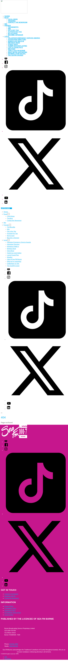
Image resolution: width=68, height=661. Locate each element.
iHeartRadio (7, 658)
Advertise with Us (9, 596)
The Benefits (13, 27)
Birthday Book (14, 43)
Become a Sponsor (15, 35)
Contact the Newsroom (17, 22)
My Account (13, 33)
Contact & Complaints (11, 594)
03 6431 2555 (13, 644)
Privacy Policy (8, 606)
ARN (5, 657)
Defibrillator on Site (17, 54)
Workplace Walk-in (16, 41)
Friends (7, 25)
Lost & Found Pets (15, 47)
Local (6, 36)
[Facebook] (6, 63)
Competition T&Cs (10, 608)
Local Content (8, 615)
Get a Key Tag (13, 30)
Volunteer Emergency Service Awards (24, 38)
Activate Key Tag (15, 32)
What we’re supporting (17, 52)
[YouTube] (6, 199)
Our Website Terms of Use (12, 612)
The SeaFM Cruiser (15, 55)
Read (6, 18)
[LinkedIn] (5, 203)
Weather (11, 49)
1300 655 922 (13, 646)
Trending (11, 21)
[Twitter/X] (35, 195)
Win (5, 24)
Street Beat (13, 44)
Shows (7, 16)
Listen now (5, 208)
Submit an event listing (17, 46)
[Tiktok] (35, 131)
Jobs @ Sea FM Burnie (16, 50)
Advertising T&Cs (9, 610)
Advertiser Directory (17, 39)
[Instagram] (5, 67)
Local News (13, 19)
